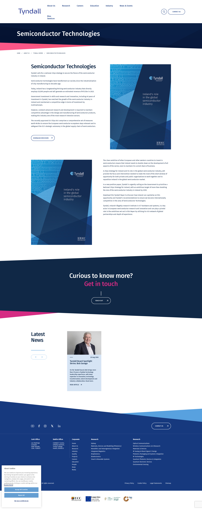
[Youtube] (32, 426)
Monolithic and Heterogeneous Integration (105, 449)
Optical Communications (141, 443)
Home (18, 53)
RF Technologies (138, 456)
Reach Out (99, 301)
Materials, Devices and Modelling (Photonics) (106, 446)
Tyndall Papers (38, 53)
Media (74, 470)
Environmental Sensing (140, 464)
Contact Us (159, 426)
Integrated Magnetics (98, 451)
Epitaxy (93, 443)
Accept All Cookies (21, 489)
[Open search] (164, 11)
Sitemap (168, 483)
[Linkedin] (59, 426)
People (74, 464)
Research (66, 6)
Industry (109, 6)
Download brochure (41, 138)
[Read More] (76, 499)
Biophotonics (95, 454)
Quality (74, 454)
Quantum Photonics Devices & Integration (147, 459)
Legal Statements (156, 483)
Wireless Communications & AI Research (146, 446)
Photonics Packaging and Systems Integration (148, 454)
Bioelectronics (96, 456)
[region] (21, 486)
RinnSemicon (51, 17)
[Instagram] (45, 426)
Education (94, 6)
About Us (51, 6)
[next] (42, 357)
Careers (80, 6)
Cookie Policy (142, 483)
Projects (74, 456)
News (74, 467)
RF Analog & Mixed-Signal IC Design (145, 451)
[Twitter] (52, 426)
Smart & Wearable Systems (100, 459)
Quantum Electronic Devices (142, 462)
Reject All (21, 495)
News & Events (126, 6)
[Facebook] (39, 426)
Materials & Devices (139, 449)
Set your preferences (21, 501)
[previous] (35, 357)
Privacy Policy (129, 483)
